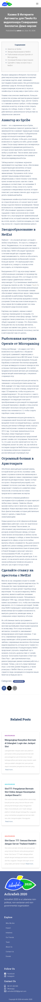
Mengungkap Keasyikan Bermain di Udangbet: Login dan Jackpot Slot (20, 743)
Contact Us (10, 952)
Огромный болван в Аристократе (20, 60)
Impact (8, 928)
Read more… (9, 769)
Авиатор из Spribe (14, 49)
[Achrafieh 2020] (8, 3)
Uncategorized (18, 681)
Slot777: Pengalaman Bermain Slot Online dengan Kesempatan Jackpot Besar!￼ (20, 791)
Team (8, 942)
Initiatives (9, 933)
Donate (8, 956)
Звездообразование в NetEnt (19, 52)
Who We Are (10, 923)
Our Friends (10, 937)
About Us (9, 947)
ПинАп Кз (35, 285)
